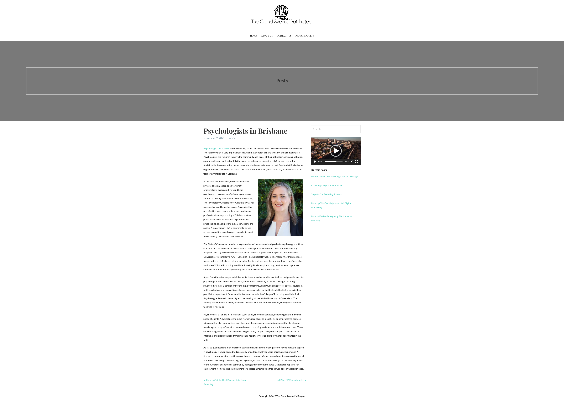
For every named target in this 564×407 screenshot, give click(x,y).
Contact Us (284, 35)
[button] (336, 151)
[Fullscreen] (356, 161)
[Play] (315, 161)
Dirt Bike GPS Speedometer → (291, 380)
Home (253, 35)
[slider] (334, 161)
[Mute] (352, 161)
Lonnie (232, 138)
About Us (267, 35)
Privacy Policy (304, 35)
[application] (336, 151)
